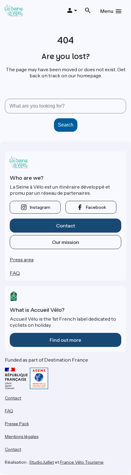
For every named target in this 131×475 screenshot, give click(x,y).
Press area (22, 259)
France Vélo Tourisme (82, 462)
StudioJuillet (41, 462)
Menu (106, 11)
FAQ (15, 273)
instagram (40, 207)
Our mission (65, 242)
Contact (65, 226)
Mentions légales (21, 436)
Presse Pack (17, 423)
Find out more (65, 340)
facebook (96, 207)
